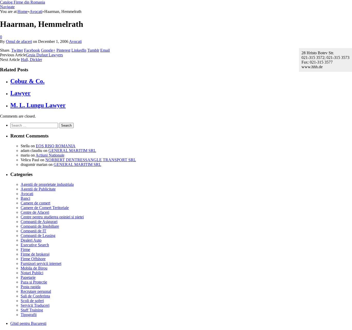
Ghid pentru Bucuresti (28, 323)
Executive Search (35, 245)
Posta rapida (30, 287)
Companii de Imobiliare (40, 226)
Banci (25, 198)
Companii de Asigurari (39, 221)
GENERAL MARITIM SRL (72, 150)
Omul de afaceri (19, 41)
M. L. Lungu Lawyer (38, 105)
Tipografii (29, 314)
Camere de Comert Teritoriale (45, 207)
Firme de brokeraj (35, 254)
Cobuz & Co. (27, 81)
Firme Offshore (33, 259)
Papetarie (28, 277)
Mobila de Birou (34, 268)
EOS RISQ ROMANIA (56, 146)
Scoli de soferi (32, 300)
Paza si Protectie (34, 282)
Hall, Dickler (31, 59)
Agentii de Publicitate (38, 189)
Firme (25, 249)
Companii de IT (33, 231)
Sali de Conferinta (35, 296)
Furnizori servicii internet (41, 263)
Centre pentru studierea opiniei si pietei (52, 217)
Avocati (75, 41)
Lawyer (20, 93)
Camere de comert (35, 203)
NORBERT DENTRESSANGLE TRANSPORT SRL (90, 160)
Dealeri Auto (31, 240)
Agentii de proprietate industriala (47, 184)
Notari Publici (32, 273)
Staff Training (32, 310)
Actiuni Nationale (50, 155)
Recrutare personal (36, 291)
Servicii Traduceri (35, 305)
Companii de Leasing (38, 235)
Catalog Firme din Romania (22, 2)
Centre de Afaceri (35, 212)
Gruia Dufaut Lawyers (44, 55)
